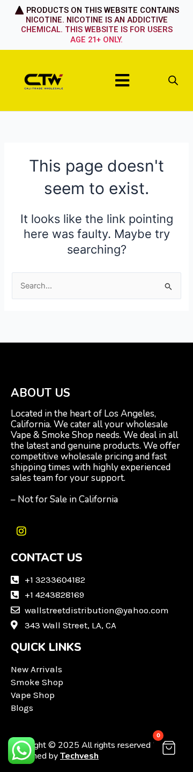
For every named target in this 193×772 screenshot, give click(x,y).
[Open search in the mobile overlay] (173, 80)
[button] (122, 80)
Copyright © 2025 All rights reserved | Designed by (83, 750)
